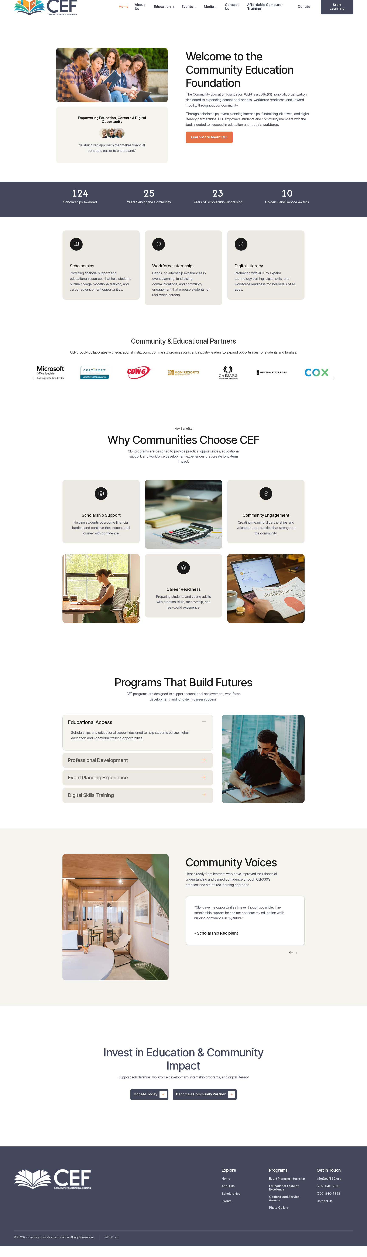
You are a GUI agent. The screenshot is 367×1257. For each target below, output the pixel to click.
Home (123, 6)
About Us (140, 7)
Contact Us (232, 7)
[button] (33, 378)
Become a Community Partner (201, 1094)
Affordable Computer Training (265, 7)
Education (162, 6)
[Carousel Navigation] (293, 953)
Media (209, 6)
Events (187, 6)
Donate (304, 6)
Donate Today (145, 1094)
